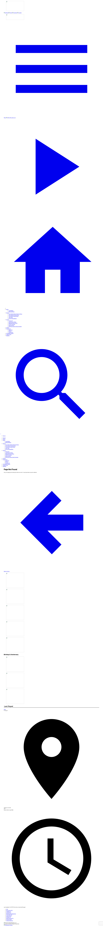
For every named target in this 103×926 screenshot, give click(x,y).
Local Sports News (12, 321)
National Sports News (13, 323)
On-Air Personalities (13, 318)
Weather (8, 335)
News (7, 309)
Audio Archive (11, 325)
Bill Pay (10, 331)
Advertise (10, 329)
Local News (11, 310)
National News (11, 311)
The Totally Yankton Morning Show (15, 313)
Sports (7, 319)
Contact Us (8, 328)
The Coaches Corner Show (14, 315)
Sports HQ (11, 320)
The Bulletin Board (9, 333)
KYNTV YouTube (12, 324)
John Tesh (11, 317)
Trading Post (8, 334)
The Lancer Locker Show (13, 316)
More (5, 709)
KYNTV (7, 327)
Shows (7, 312)
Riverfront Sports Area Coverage (15, 326)
